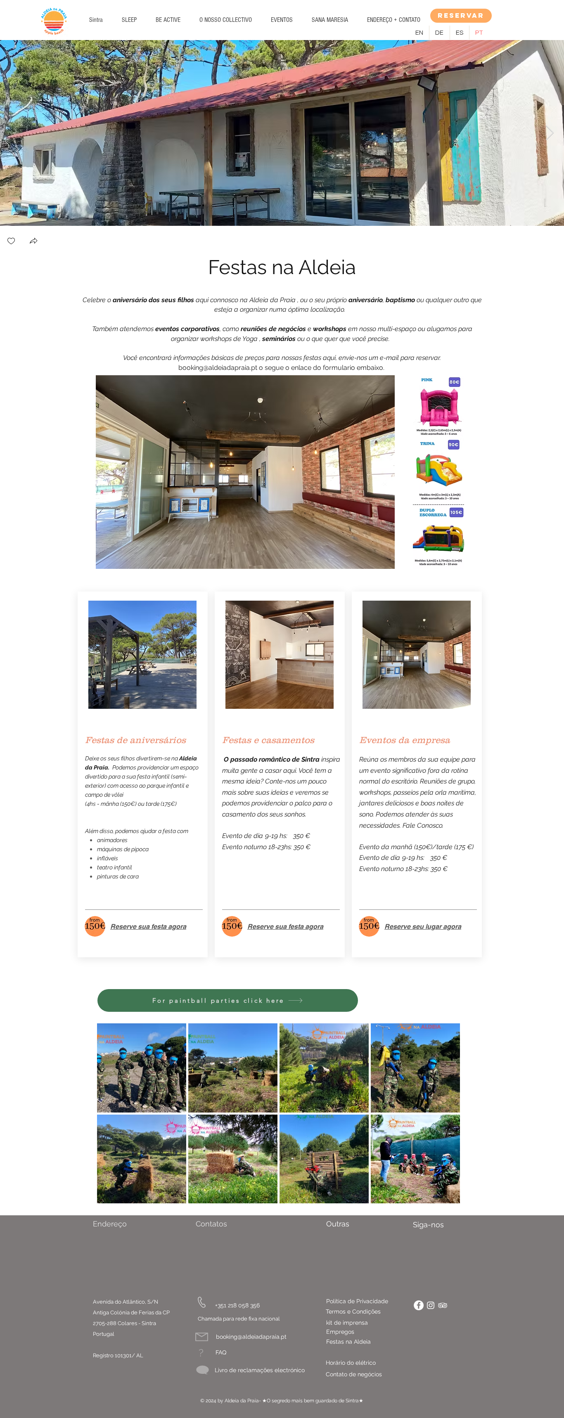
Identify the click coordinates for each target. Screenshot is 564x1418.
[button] (129, 20)
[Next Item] (550, 133)
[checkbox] (11, 242)
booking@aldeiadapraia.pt (217, 368)
